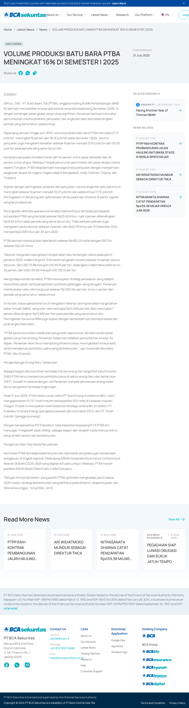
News (43, 29)
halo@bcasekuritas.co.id (67, 658)
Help (83, 665)
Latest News (26, 29)
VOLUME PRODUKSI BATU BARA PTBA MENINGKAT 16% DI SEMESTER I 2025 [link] (102, 29)
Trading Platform (90, 653)
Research (86, 659)
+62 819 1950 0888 (62, 648)
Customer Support (92, 671)
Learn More (119, 3)
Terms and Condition (153, 703)
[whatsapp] (27, 73)
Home (8, 29)
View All (174, 519)
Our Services (88, 641)
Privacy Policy (177, 703)
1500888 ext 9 (59, 639)
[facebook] (20, 73)
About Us (86, 636)
